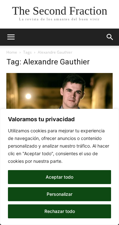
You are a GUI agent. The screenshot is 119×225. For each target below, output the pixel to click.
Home (11, 52)
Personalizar (59, 194)
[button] (11, 37)
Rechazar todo (59, 211)
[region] (59, 167)
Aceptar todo (59, 177)
